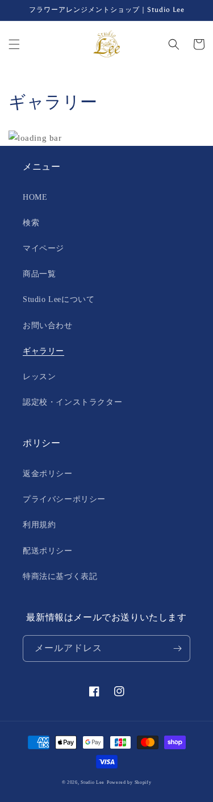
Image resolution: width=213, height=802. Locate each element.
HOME (35, 197)
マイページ (43, 248)
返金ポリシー (48, 473)
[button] (14, 44)
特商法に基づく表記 (60, 576)
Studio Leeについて (58, 299)
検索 (31, 223)
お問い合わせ (48, 325)
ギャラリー (43, 351)
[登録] (177, 648)
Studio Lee (93, 782)
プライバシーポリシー (64, 499)
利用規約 (39, 524)
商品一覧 (39, 274)
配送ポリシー (48, 551)
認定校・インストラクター (72, 402)
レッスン (39, 376)
